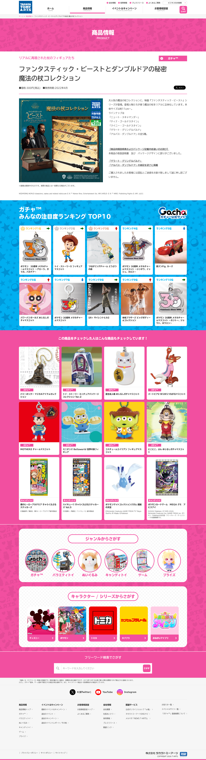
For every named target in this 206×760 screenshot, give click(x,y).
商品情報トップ (25, 709)
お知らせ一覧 (167, 704)
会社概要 (106, 709)
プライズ (22, 736)
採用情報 (123, 3)
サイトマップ (60, 753)
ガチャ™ (173, 58)
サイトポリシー (47, 753)
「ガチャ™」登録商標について (173, 713)
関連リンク (107, 727)
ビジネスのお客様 (175, 3)
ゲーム (21, 732)
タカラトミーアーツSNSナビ (137, 714)
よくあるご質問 (154, 3)
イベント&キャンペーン (124, 9)
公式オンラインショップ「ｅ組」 (138, 709)
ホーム (50, 9)
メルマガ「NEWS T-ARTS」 (137, 718)
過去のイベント (47, 714)
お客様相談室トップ (84, 709)
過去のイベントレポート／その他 (54, 723)
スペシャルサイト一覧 (170, 709)
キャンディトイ (25, 727)
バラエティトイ (25, 718)
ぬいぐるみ (23, 723)
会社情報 (112, 3)
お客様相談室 (161, 9)
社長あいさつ (108, 714)
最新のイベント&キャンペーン (53, 709)
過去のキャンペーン (49, 718)
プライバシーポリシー (29, 753)
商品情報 (87, 9)
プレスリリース (138, 3)
